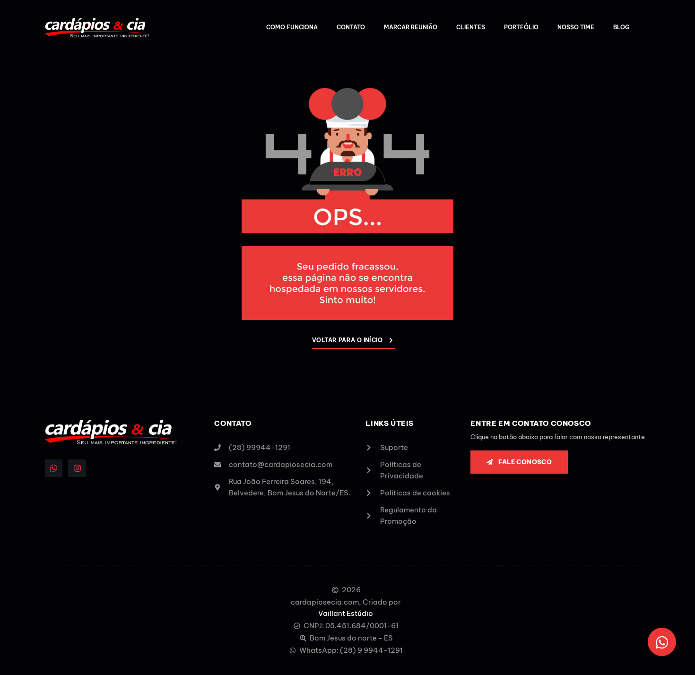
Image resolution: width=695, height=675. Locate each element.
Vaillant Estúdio (345, 613)
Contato (351, 27)
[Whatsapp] (53, 468)
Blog (621, 27)
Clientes (470, 27)
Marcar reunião (410, 27)
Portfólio (521, 27)
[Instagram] (77, 468)
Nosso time (575, 27)
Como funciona (292, 27)
